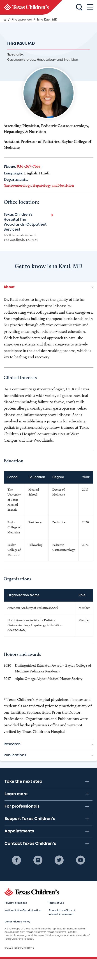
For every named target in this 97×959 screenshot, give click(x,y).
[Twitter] (59, 860)
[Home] (5, 19)
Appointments (19, 831)
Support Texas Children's (30, 819)
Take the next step (23, 781)
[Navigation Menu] (90, 7)
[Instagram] (38, 860)
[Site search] (79, 7)
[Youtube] (80, 860)
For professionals (22, 806)
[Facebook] (16, 860)
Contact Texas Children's (30, 843)
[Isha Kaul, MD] (31, 7)
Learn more (16, 794)
